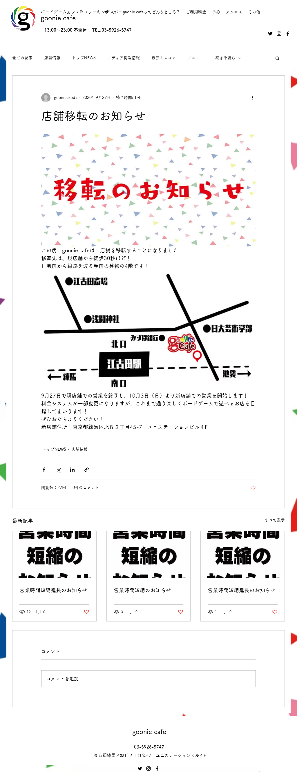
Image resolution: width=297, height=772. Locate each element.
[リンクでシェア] (86, 469)
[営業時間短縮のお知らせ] (149, 554)
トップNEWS (84, 58)
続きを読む (225, 58)
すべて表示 (275, 520)
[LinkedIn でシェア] (72, 469)
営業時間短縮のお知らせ (142, 590)
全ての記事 (22, 58)
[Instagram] (279, 34)
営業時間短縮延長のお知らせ (53, 590)
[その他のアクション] (252, 97)
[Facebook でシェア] (44, 469)
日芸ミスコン (163, 58)
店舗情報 (52, 58)
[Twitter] (270, 34)
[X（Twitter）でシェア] (58, 469)
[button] (277, 58)
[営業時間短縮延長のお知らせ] (54, 554)
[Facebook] (288, 34)
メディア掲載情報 (123, 58)
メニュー (195, 58)
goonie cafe (58, 18)
